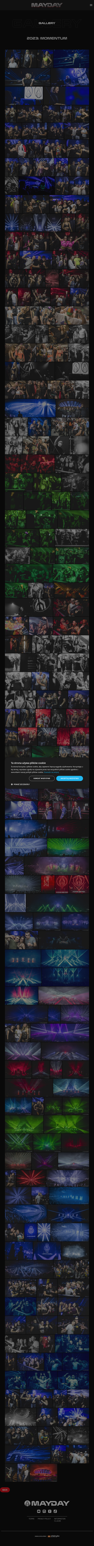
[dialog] (47, 773)
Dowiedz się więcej (51, 772)
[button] (20, 784)
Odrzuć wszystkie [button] (41, 778)
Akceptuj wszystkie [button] (70, 778)
